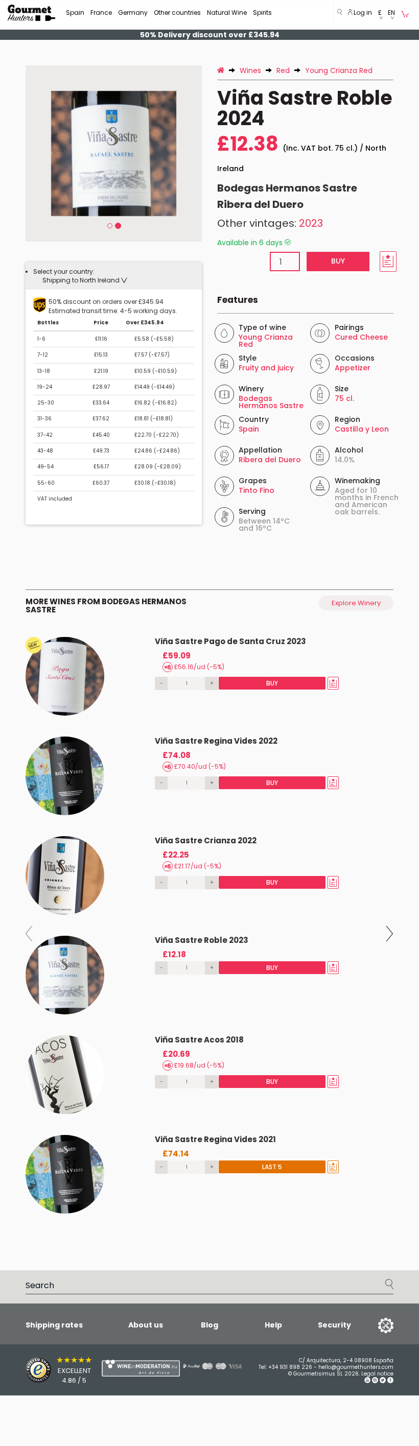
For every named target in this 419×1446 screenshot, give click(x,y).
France (101, 12)
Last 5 (272, 1167)
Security (334, 1325)
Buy (338, 261)
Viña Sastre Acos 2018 (199, 1039)
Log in (362, 12)
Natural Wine (227, 12)
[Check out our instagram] (375, 1381)
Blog (209, 1325)
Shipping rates (54, 1325)
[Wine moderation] (120, 1368)
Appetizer (352, 368)
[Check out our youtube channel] (367, 1381)
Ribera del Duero (260, 204)
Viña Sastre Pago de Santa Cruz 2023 (230, 641)
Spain (75, 12)
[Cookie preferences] (373, 1325)
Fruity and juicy (266, 368)
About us (145, 1325)
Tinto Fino (256, 490)
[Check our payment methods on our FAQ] (204, 1366)
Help (273, 1325)
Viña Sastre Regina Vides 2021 (215, 1139)
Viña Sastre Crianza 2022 (206, 840)
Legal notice (377, 1374)
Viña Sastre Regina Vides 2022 (216, 741)
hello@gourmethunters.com (355, 1367)
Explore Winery (356, 603)
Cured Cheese (361, 337)
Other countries (177, 12)
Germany (133, 12)
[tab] (114, 276)
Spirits (262, 12)
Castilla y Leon (362, 429)
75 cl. (344, 398)
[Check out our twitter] (383, 1381)
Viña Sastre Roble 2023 (201, 940)
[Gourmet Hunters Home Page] (31, 13)
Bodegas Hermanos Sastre (287, 188)
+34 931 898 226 (290, 1367)
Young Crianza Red (266, 340)
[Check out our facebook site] (390, 1381)
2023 (311, 223)
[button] (380, 15)
